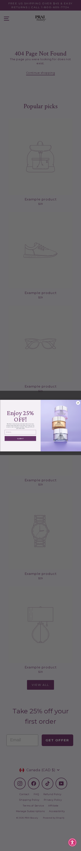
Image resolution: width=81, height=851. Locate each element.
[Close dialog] (78, 403)
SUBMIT (20, 438)
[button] (72, 842)
